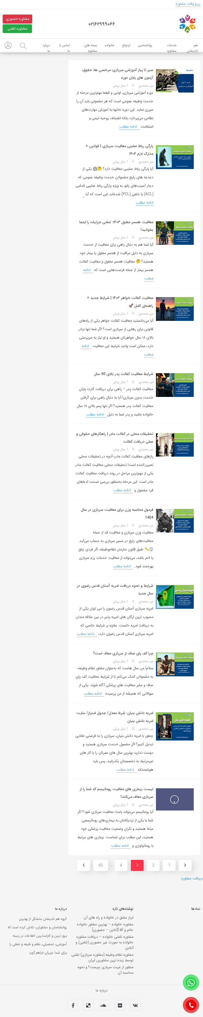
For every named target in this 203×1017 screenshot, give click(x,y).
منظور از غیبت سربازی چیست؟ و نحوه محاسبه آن (105, 970)
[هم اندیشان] (187, 23)
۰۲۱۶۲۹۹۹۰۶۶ (101, 24)
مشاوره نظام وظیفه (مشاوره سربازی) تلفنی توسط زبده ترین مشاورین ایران (102, 957)
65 (101, 865)
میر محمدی (146, 85)
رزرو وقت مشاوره (188, 4)
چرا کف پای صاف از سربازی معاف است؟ (123, 653)
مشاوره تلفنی (17, 28)
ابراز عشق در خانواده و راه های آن (108, 917)
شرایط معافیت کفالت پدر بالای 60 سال (123, 374)
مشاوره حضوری (17, 19)
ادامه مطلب (128, 126)
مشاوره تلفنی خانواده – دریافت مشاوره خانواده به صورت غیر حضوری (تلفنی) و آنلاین (104, 942)
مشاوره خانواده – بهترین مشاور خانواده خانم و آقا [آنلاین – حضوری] (105, 927)
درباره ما (102, 990)
